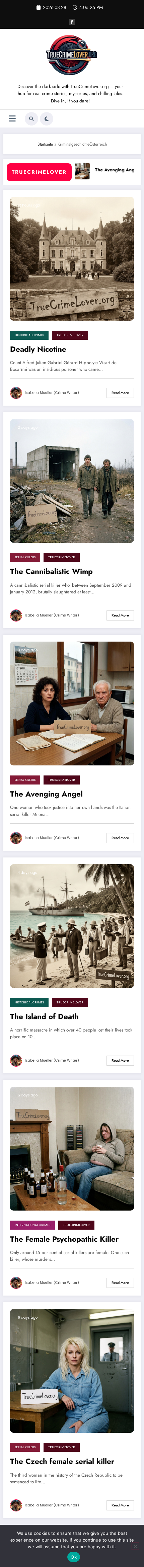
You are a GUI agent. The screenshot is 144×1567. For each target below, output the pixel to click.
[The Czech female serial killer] (72, 1371)
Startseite (45, 144)
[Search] (31, 119)
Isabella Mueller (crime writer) (52, 392)
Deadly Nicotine (38, 349)
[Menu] (12, 118)
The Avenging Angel (103, 170)
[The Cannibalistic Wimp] (72, 481)
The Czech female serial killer (62, 1462)
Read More (120, 392)
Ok (74, 1557)
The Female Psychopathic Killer (64, 1239)
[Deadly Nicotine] (72, 258)
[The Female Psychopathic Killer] (72, 1148)
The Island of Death (44, 1017)
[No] (135, 1546)
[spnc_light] (46, 119)
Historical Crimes (29, 335)
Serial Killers (25, 557)
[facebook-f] (72, 22)
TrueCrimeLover (70, 335)
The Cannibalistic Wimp (51, 572)
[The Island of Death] (72, 926)
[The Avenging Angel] (72, 703)
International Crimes (32, 1225)
